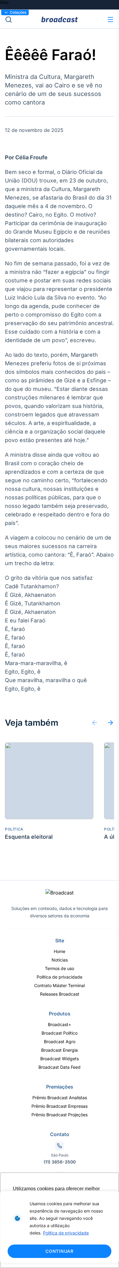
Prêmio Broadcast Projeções (59, 1114)
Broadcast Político (59, 1033)
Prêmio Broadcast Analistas (59, 1097)
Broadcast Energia (59, 1050)
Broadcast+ (59, 1024)
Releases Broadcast (59, 994)
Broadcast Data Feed (59, 1067)
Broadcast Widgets (59, 1058)
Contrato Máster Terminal (59, 985)
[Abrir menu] (110, 19)
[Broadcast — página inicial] (59, 892)
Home (59, 951)
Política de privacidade (66, 1232)
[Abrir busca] (23, 19)
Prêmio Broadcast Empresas (59, 1106)
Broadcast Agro (59, 1041)
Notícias (60, 959)
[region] (59, 1227)
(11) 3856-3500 (60, 1161)
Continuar (59, 1251)
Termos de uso (59, 968)
